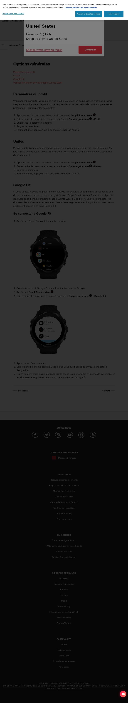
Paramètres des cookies (13, 13)
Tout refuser (113, 14)
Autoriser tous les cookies (88, 14)
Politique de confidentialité (85, 7)
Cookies (68, 7)
